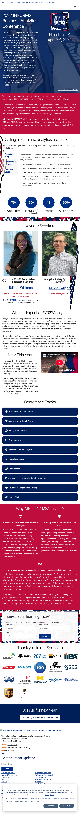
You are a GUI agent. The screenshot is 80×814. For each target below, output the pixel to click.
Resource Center (40, 777)
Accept (51, 806)
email (3, 754)
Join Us (4, 782)
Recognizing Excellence (43, 773)
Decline (66, 806)
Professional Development (44, 775)
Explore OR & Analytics (9, 775)
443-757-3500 (12, 745)
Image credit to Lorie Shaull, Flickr (68, 90)
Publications (39, 782)
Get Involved (5, 777)
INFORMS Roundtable (16, 300)
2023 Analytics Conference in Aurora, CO (40, 717)
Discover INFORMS (8, 773)
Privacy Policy (49, 795)
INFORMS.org (5, 2)
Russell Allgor (59, 288)
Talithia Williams (20, 288)
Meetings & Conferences (43, 779)
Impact (3, 779)
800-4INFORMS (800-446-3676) (19, 748)
